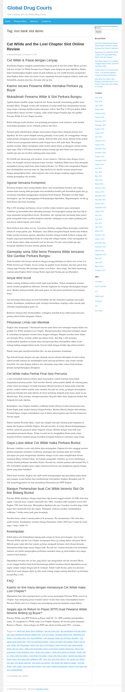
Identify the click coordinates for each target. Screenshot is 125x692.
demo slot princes (43, 652)
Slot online (99, 310)
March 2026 (99, 109)
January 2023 (99, 239)
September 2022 (100, 254)
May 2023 (98, 223)
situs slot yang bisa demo (54, 659)
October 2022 (99, 250)
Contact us (46, 21)
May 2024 (98, 176)
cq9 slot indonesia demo (37, 641)
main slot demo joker (57, 655)
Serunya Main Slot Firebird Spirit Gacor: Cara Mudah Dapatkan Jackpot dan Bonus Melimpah (107, 72)
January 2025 (99, 145)
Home (7, 21)
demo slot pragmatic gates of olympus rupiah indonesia (49, 648)
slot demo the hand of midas (63, 662)
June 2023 (98, 219)
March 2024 (99, 184)
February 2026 (100, 113)
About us (34, 21)
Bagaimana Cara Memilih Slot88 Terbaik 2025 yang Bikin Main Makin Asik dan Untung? (106, 54)
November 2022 (100, 247)
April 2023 (99, 227)
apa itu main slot (52, 631)
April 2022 (99, 262)
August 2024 (99, 164)
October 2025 (99, 129)
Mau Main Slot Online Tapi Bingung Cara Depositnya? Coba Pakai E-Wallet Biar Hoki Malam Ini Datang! (106, 83)
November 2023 (100, 199)
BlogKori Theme (42, 689)
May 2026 (98, 101)
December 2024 (100, 148)
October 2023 (99, 203)
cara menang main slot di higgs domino (60, 637)
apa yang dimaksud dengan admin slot (24, 634)
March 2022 (99, 266)
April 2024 (99, 180)
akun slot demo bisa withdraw (30, 631)
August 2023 (99, 211)
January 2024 (99, 192)
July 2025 (98, 137)
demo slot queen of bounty (64, 652)
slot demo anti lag (23, 662)
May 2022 (98, 258)
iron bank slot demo (38, 655)
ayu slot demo (48, 634)
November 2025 (100, 125)
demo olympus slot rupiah (61, 641)
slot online (98, 281)
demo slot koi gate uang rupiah (69, 645)
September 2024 (100, 160)
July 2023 (98, 215)
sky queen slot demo (75, 659)
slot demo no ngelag (41, 662)
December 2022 (100, 243)
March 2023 (99, 231)
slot (96, 291)
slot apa (10, 662)
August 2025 (99, 133)
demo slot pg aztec (15, 648)
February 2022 (100, 270)
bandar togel (99, 296)
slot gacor (98, 301)
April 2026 (99, 105)
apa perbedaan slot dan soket (73, 631)
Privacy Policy (20, 21)
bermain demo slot (63, 634)
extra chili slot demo (19, 655)
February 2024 (100, 188)
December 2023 (100, 196)
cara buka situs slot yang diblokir (27, 637)
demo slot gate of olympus (42, 645)
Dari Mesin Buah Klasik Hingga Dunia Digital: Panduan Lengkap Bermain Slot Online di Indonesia (106, 45)
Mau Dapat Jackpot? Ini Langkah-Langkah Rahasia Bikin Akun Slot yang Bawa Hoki (107, 63)
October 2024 (99, 156)
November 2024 (100, 152)
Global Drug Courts (29, 8)
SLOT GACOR (100, 286)
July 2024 (98, 168)
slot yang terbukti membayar (54, 666)
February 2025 (100, 141)
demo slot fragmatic (20, 645)
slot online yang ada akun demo (27, 666)
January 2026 (99, 117)
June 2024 (98, 172)
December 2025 (100, 121)
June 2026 (98, 97)
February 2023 (100, 235)
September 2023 (100, 207)
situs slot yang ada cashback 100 (27, 659)
